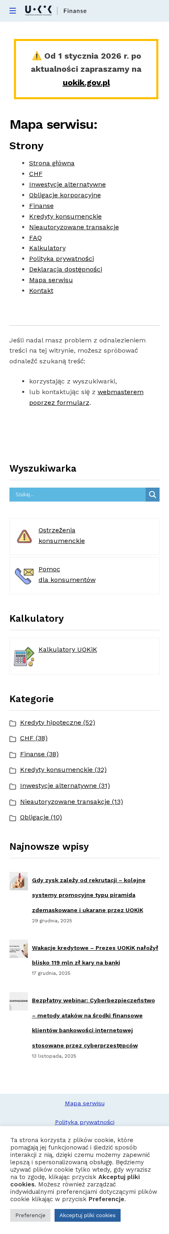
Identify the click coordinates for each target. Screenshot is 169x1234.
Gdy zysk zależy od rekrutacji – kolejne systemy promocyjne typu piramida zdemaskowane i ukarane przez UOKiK (89, 895)
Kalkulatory (47, 248)
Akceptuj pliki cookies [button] (87, 1215)
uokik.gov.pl (86, 82)
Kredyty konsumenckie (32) (63, 769)
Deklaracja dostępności (65, 269)
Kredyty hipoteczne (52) (57, 722)
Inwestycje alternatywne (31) (65, 785)
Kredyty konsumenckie (65, 216)
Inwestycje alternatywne (67, 184)
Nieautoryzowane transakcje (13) (71, 801)
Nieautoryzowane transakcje (74, 227)
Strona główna (52, 163)
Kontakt (41, 290)
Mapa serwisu (51, 280)
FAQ (35, 238)
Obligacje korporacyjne (65, 195)
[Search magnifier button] (153, 495)
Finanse (41, 206)
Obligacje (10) (41, 817)
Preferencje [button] (30, 1215)
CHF (36, 174)
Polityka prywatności (61, 258)
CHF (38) (34, 738)
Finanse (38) (39, 754)
